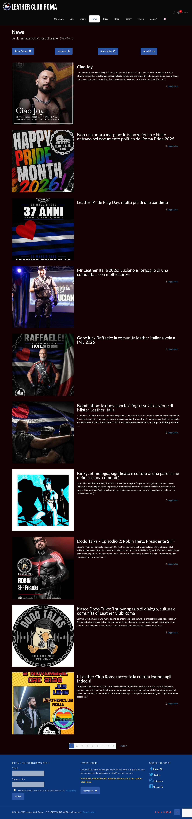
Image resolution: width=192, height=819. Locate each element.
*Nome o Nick (18, 779)
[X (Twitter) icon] (158, 812)
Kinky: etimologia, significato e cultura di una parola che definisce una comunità (128, 475)
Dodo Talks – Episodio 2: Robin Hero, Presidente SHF (126, 541)
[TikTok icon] (170, 812)
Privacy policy (89, 812)
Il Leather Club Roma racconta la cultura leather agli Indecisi (124, 678)
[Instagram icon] (164, 812)
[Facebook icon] (155, 812)
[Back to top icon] (177, 812)
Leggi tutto (173, 86)
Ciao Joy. (85, 66)
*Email (15, 768)
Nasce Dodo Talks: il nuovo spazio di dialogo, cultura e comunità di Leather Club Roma (126, 611)
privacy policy (71, 790)
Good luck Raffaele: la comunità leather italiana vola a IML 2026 (126, 339)
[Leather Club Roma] (30, 6)
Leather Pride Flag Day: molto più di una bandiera (122, 202)
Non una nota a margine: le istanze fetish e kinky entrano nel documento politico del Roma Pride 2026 (125, 136)
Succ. (123, 746)
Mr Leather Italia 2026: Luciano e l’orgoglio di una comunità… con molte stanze (122, 272)
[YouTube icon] (161, 812)
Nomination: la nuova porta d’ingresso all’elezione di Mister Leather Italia (125, 407)
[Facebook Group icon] (167, 812)
